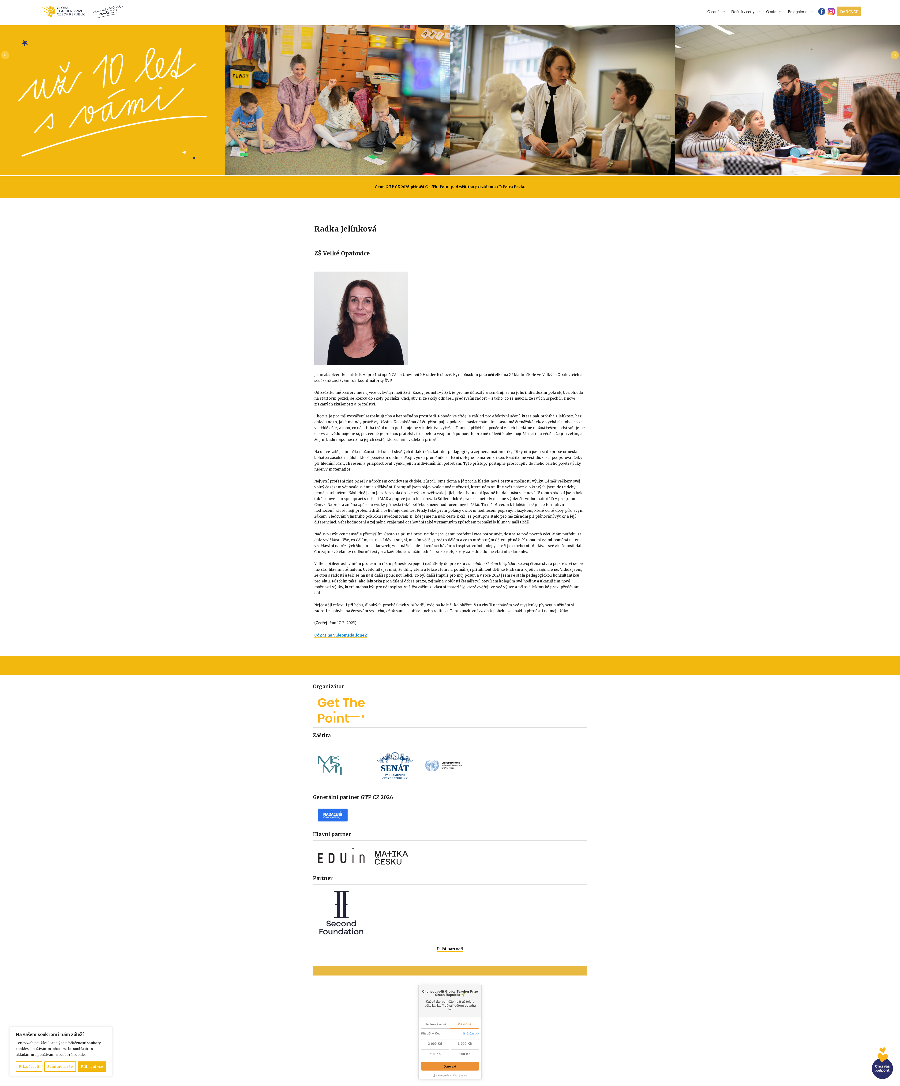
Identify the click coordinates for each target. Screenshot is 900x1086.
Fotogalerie (797, 11)
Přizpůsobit (29, 1066)
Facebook (823, 11)
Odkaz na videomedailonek (340, 635)
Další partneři (450, 948)
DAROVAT (849, 11)
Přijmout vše (92, 1066)
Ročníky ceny (742, 11)
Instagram (833, 11)
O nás (771, 11)
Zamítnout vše (60, 1066)
